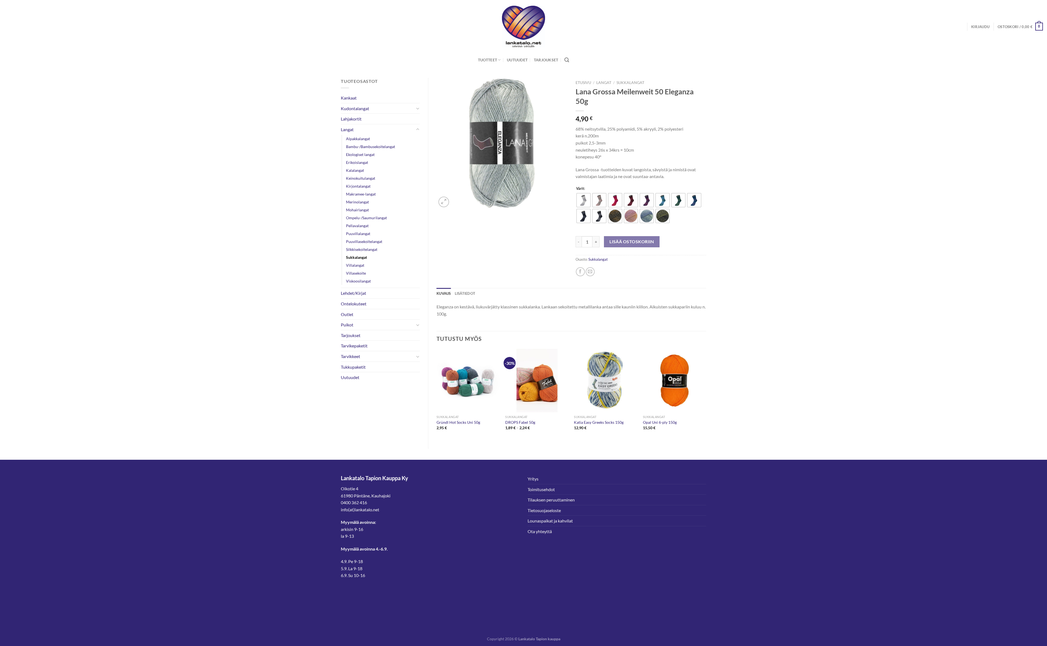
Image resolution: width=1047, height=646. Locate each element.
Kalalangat (355, 170)
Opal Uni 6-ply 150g (660, 422)
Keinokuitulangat (360, 178)
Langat (347, 129)
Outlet (347, 314)
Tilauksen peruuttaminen (551, 499)
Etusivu (583, 82)
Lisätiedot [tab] (465, 293)
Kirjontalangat (358, 186)
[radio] (583, 200)
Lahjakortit (351, 118)
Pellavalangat (357, 225)
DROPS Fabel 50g (520, 422)
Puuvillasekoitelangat (364, 241)
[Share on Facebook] (580, 271)
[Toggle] (418, 108)
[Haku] (566, 60)
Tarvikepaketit (354, 345)
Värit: (580, 189)
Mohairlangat (357, 210)
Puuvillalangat (358, 233)
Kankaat (349, 97)
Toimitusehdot (541, 489)
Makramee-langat (361, 194)
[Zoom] (443, 202)
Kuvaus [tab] (444, 293)
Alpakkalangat (358, 138)
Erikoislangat (357, 162)
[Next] (706, 394)
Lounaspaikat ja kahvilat (550, 520)
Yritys (533, 478)
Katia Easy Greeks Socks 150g (599, 422)
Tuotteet (487, 60)
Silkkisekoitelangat (361, 249)
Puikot (347, 324)
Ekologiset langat (360, 154)
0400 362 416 (354, 502)
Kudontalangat (355, 108)
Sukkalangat (356, 257)
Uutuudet (517, 60)
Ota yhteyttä (540, 531)
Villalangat (355, 265)
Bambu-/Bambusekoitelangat (370, 146)
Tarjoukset (546, 60)
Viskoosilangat (358, 281)
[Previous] (437, 394)
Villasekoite (356, 273)
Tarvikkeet (350, 356)
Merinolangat (357, 202)
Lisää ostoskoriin (631, 241)
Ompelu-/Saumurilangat (366, 217)
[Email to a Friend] (590, 271)
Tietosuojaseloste (544, 510)
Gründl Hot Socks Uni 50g (458, 422)
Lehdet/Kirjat (353, 293)
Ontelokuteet (353, 303)
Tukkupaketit (353, 366)
